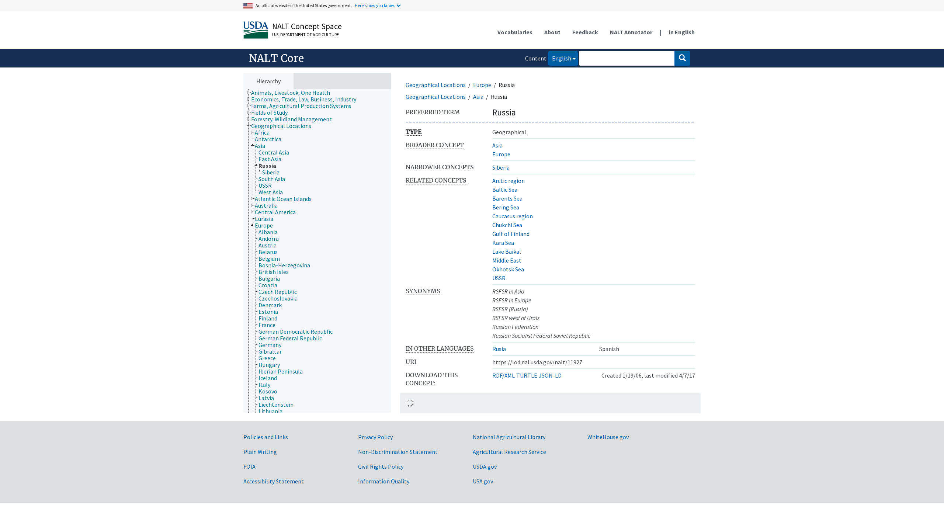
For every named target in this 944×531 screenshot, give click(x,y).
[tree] (317, 251)
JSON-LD (550, 375)
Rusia (499, 349)
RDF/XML (503, 375)
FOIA (249, 466)
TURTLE (526, 375)
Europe (482, 84)
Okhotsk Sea (508, 269)
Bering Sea (505, 207)
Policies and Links (265, 437)
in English (682, 32)
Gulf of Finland (511, 233)
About (552, 32)
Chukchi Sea (507, 225)
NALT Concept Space (307, 26)
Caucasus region (512, 216)
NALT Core (276, 58)
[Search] (682, 58)
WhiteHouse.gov (608, 437)
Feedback (585, 32)
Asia (478, 96)
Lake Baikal (506, 251)
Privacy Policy (375, 437)
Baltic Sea (504, 189)
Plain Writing (260, 451)
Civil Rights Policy (380, 466)
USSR (499, 278)
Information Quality (383, 481)
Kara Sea (503, 242)
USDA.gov (485, 466)
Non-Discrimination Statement (398, 451)
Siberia (501, 167)
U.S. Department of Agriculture (305, 34)
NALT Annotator (631, 32)
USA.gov (483, 481)
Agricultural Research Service (509, 451)
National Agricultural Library (509, 437)
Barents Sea (507, 198)
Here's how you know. (375, 5)
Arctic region (508, 180)
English (559, 58)
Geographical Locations (436, 84)
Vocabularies (514, 32)
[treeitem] (294, 92)
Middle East (506, 260)
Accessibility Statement (273, 481)
